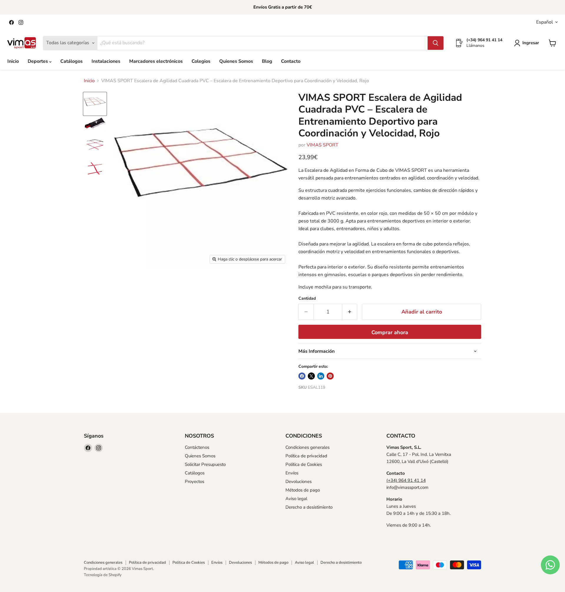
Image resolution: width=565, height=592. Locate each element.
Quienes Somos (236, 61)
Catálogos (71, 61)
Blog (267, 61)
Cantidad (307, 298)
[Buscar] (435, 43)
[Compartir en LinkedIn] (320, 376)
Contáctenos (197, 447)
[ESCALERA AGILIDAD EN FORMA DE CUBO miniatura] (95, 104)
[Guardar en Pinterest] (330, 376)
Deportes (38, 61)
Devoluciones (298, 481)
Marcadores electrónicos (156, 61)
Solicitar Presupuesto (205, 464)
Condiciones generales (307, 447)
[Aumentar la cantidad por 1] (349, 312)
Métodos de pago (302, 490)
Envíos (291, 473)
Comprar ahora (389, 332)
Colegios (201, 61)
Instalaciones (106, 61)
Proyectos (194, 481)
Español (544, 22)
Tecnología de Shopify (103, 575)
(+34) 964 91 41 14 (406, 480)
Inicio (13, 61)
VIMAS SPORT (322, 145)
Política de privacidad (306, 456)
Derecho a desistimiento (309, 507)
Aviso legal (296, 499)
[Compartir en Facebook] (301, 376)
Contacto (290, 61)
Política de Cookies (303, 464)
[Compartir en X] (311, 376)
